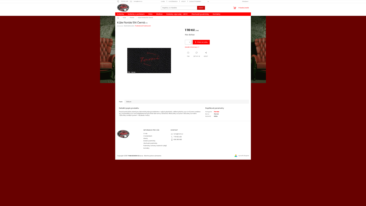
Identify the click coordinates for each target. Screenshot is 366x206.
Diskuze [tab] (128, 102)
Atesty (183, 1)
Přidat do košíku (202, 42)
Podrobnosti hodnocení (143, 26)
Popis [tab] (120, 102)
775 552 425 (178, 137)
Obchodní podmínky (150, 143)
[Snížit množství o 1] (192, 43)
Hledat (201, 8)
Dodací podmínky (195, 1)
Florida (216, 112)
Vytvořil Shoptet (243, 156)
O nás (163, 1)
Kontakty (146, 148)
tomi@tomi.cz (178, 134)
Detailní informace (191, 47)
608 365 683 (178, 139)
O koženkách (173, 1)
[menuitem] (120, 14)
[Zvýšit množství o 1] (192, 41)
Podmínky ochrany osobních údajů (155, 146)
